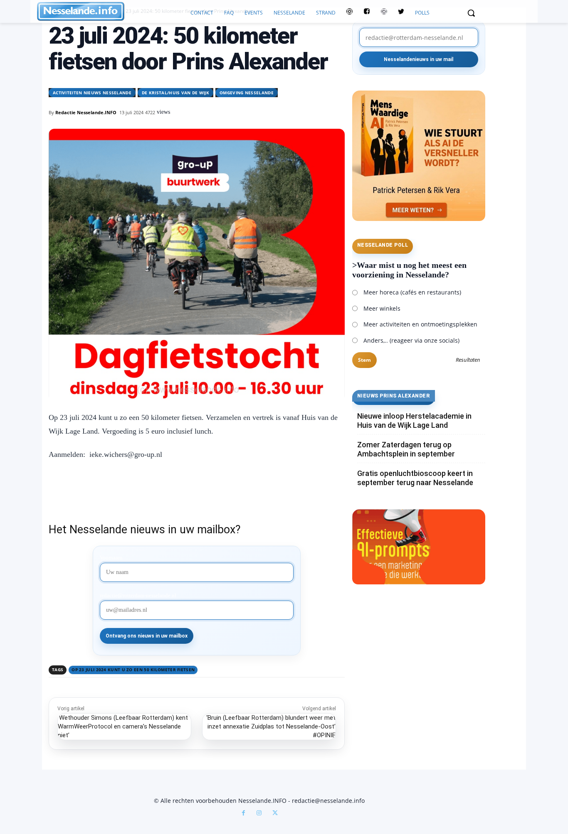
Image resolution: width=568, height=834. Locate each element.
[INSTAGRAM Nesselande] (349, 13)
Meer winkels (381, 308)
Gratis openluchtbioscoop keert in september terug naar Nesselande (415, 478)
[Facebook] (243, 813)
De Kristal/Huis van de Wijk (175, 93)
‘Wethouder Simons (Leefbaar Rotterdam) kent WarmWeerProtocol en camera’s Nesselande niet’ (123, 726)
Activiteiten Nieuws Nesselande (92, 93)
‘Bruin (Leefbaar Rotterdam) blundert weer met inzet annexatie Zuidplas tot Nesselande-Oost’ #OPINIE (271, 726)
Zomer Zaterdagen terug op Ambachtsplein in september (406, 449)
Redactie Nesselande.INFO (85, 112)
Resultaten (468, 360)
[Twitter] (401, 13)
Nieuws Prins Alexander (393, 396)
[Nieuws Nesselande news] (111, 11)
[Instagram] (259, 813)
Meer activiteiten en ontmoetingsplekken (420, 324)
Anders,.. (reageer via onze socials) (411, 340)
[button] (471, 13)
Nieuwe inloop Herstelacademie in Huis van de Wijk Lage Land (414, 420)
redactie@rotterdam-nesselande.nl (138, 596)
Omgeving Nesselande (247, 93)
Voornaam (111, 558)
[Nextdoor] (384, 13)
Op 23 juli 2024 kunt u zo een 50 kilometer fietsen (133, 669)
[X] (275, 813)
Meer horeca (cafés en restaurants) (412, 292)
